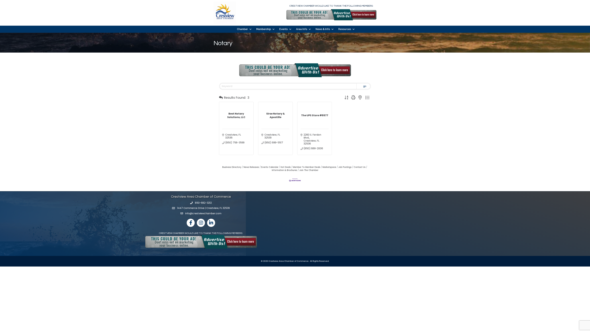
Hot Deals (286, 167)
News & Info (323, 29)
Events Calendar (269, 167)
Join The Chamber (308, 170)
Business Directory (231, 167)
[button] (221, 97)
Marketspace (329, 167)
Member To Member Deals (306, 167)
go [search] (364, 86)
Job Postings (345, 167)
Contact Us (360, 167)
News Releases (251, 167)
